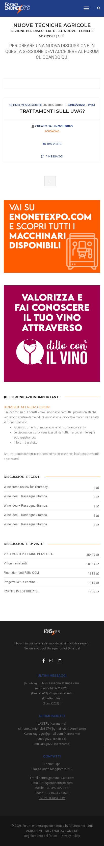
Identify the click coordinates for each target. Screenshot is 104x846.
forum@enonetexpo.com (56, 778)
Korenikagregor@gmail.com (52, 733)
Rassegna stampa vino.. (52, 683)
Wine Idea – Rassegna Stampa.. (26, 496)
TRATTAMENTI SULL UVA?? (52, 111)
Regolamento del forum (40, 836)
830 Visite (54, 144)
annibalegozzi (52, 744)
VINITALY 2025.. (52, 688)
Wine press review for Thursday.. (26, 487)
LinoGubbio (52, 105)
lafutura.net (77, 826)
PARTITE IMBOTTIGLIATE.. (21, 591)
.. (52, 698)
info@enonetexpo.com (57, 783)
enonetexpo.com (52, 798)
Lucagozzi (52, 739)
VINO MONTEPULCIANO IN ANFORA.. (29, 554)
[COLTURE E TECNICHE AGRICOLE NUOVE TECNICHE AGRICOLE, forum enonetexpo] (17, 8)
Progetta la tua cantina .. (21, 582)
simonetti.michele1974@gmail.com (52, 728)
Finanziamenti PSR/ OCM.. (22, 573)
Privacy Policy (70, 836)
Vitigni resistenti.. (16, 563)
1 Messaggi (54, 156)
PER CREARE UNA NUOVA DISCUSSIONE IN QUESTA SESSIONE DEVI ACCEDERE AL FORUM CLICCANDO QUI (52, 51)
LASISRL (52, 723)
